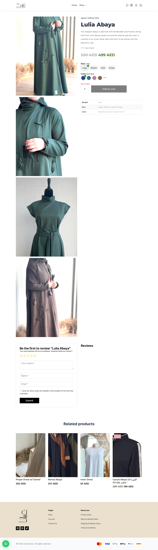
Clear (104, 77)
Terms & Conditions (88, 528)
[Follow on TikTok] (27, 528)
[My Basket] (140, 6)
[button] (5, 543)
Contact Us (52, 523)
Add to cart (108, 89)
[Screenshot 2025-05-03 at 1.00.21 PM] (46, 95)
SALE (97, 18)
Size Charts (89, 48)
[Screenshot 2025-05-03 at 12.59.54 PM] (46, 175)
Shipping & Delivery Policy (91, 523)
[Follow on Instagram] (18, 528)
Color (83, 74)
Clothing (90, 18)
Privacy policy (86, 515)
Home (74, 5)
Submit (29, 400)
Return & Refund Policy (89, 519)
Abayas (83, 18)
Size (83, 64)
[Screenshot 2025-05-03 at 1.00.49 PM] (46, 256)
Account (51, 519)
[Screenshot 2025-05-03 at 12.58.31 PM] (46, 336)
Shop (81, 5)
